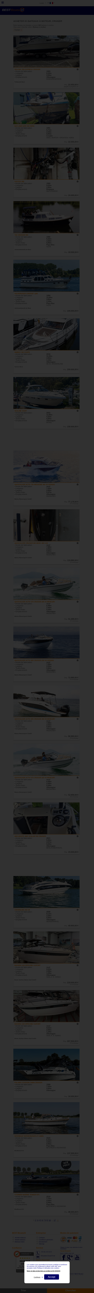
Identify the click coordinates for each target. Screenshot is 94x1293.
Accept (51, 1277)
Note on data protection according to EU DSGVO (43, 1271)
